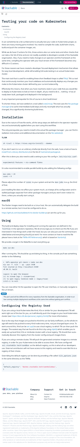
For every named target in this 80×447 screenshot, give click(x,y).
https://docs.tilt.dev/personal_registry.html (29, 316)
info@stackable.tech (66, 394)
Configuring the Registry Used (15, 37)
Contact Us (48, 394)
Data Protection (49, 399)
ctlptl (53, 329)
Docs (23, 8)
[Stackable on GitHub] (60, 2)
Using (5, 35)
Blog (32, 397)
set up (29, 326)
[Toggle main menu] (63, 8)
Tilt (65, 78)
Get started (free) (70, 2)
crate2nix (47, 104)
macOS (6, 32)
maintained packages (49, 152)
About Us (33, 394)
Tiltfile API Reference (31, 237)
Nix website (56, 133)
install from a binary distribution (15, 152)
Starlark (61, 237)
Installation (7, 29)
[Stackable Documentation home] (4, 2)
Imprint (46, 397)
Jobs (31, 399)
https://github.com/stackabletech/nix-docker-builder (23, 212)
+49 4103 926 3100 (65, 397)
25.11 (72, 8)
